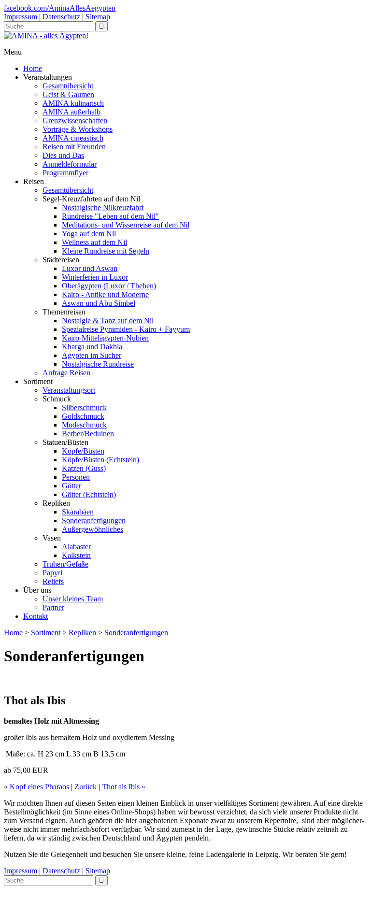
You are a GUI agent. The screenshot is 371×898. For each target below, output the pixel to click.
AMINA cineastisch (73, 138)
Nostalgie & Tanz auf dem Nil (108, 320)
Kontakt (35, 616)
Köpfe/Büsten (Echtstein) (100, 460)
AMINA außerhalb (71, 112)
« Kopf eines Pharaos (36, 787)
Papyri (52, 573)
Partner (53, 607)
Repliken (82, 632)
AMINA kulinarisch (73, 103)
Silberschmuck (84, 407)
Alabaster (76, 546)
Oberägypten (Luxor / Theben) (109, 286)
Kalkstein (76, 555)
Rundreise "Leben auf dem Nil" (110, 216)
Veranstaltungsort (69, 390)
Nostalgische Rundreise (98, 364)
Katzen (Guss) (84, 468)
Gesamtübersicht (68, 86)
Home (32, 68)
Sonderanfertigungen (94, 520)
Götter (71, 486)
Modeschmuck (84, 425)
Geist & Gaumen (68, 94)
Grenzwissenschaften (75, 120)
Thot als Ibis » (123, 787)
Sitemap (98, 17)
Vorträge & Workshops (78, 129)
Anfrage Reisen (66, 373)
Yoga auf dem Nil (89, 233)
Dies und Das (63, 155)
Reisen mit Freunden (74, 147)
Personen (76, 477)
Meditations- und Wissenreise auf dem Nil (125, 225)
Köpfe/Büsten (83, 451)
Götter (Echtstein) (89, 494)
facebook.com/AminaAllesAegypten (59, 8)
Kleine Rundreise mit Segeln (105, 251)
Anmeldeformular (70, 164)
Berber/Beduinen (88, 433)
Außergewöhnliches (92, 529)
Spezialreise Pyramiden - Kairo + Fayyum (126, 329)
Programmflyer (65, 173)
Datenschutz (61, 17)
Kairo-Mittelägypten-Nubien (105, 338)
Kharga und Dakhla (92, 346)
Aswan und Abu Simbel (98, 303)
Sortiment (45, 632)
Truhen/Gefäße (65, 564)
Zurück (85, 787)
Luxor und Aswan (89, 268)
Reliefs (53, 581)
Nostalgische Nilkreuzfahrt (102, 207)
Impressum (20, 17)
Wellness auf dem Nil (94, 242)
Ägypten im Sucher (91, 355)
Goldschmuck (83, 416)
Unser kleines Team (73, 599)
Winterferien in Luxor (95, 277)
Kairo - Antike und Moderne (105, 294)
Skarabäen (78, 512)
